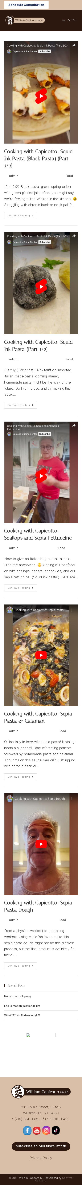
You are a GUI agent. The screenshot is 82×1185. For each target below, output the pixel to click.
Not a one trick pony (17, 996)
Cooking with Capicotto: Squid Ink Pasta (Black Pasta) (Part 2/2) (38, 158)
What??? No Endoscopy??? (22, 1015)
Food (69, 176)
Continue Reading (22, 216)
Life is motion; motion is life (22, 1005)
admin (14, 176)
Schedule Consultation (26, 5)
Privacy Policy (41, 1158)
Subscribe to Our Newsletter (41, 1146)
